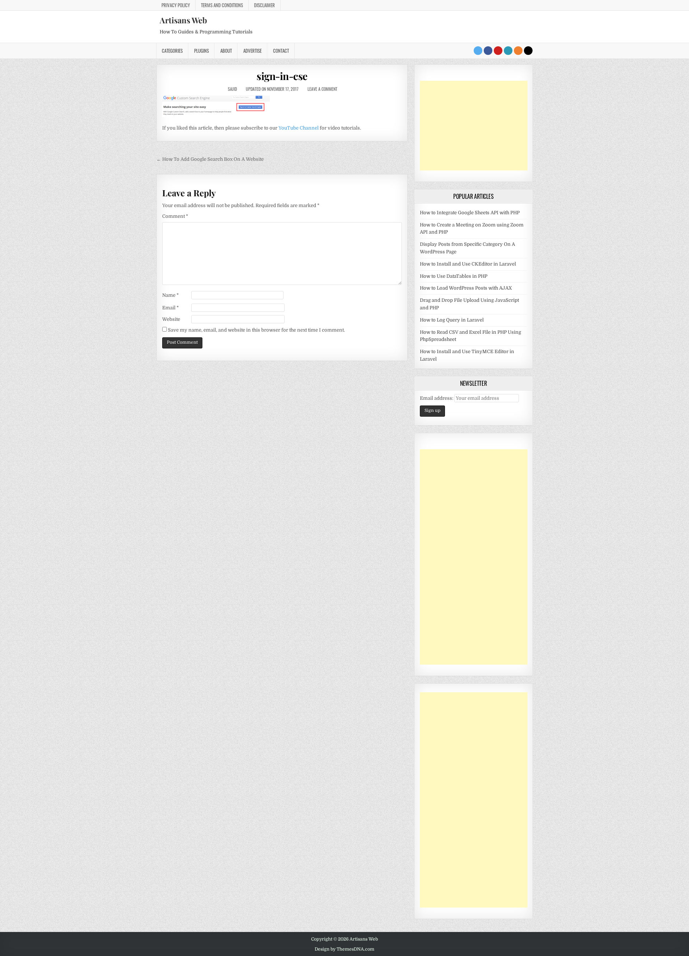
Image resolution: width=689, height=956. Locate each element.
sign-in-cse (282, 76)
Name (170, 295)
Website (171, 319)
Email (170, 307)
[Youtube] (498, 50)
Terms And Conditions (222, 5)
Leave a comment (322, 89)
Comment (175, 216)
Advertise (252, 50)
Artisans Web (183, 20)
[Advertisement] (474, 125)
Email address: (437, 398)
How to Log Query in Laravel (452, 320)
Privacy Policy (175, 5)
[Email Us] (508, 50)
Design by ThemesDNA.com (344, 949)
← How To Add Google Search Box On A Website (210, 159)
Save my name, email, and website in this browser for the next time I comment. (256, 330)
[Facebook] (488, 50)
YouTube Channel (298, 128)
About (226, 50)
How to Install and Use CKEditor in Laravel (468, 264)
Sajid (232, 89)
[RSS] (518, 50)
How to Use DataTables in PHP (453, 276)
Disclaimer (264, 5)
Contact (281, 50)
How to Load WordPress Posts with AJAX (466, 288)
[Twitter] (478, 50)
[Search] (528, 50)
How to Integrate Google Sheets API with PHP (470, 212)
